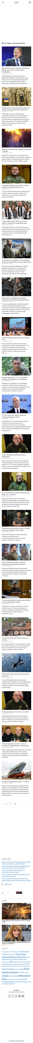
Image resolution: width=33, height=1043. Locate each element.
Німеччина (4, 966)
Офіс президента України (21, 966)
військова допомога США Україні (13, 979)
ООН (11, 966)
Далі (15, 803)
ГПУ (27, 957)
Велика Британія (17, 951)
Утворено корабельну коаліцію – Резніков (15, 781)
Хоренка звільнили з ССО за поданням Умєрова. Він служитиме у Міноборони (14, 378)
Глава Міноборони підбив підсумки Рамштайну (13, 456)
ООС (14, 966)
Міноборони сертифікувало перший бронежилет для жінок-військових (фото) (15, 299)
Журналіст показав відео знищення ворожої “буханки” (16, 150)
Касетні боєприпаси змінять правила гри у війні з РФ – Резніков (16, 493)
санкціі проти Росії (9, 983)
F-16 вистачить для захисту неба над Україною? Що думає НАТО (14, 416)
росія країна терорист (20, 981)
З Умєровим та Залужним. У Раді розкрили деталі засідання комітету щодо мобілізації (16, 261)
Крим (27, 961)
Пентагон (28, 966)
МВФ (30, 961)
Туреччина (26, 972)
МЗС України (5, 964)
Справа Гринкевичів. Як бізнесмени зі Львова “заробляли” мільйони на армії (14, 222)
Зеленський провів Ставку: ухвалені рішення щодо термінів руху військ (13, 563)
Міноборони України (19, 964)
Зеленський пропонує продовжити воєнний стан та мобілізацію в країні (16, 601)
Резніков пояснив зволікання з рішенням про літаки (15, 675)
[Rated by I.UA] (5, 893)
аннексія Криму (13, 976)
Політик (16, 2)
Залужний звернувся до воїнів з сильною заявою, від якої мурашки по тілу (15, 186)
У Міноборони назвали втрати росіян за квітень (15, 639)
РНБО (19, 969)
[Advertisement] (16, 23)
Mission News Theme (13, 1040)
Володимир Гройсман (11, 954)
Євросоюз (6, 951)
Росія (22, 969)
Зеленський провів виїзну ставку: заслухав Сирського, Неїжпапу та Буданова (16, 529)
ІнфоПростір (7, 884)
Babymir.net (21, 1040)
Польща (16, 969)
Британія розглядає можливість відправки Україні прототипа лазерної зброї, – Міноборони (16, 70)
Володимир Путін (19, 957)
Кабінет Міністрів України (19, 961)
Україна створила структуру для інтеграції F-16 (16, 338)
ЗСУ (11, 961)
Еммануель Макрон (5, 961)
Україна (5, 975)
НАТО (28, 964)
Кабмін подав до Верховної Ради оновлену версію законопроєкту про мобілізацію (16, 109)
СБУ (19, 972)
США (22, 972)
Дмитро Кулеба (9, 959)
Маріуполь (12, 964)
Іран (10, 951)
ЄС (2, 951)
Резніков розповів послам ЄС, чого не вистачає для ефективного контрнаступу (15, 745)
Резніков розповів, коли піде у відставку (15, 712)
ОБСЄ (8, 966)
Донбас (25, 959)
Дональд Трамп (18, 959)
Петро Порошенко (8, 969)
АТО (12, 951)
